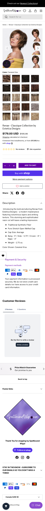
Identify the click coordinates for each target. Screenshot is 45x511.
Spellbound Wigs (14, 505)
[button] (35, 11)
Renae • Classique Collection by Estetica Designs (25, 24)
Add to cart (30, 165)
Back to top (22, 379)
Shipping (5, 137)
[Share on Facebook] (17, 193)
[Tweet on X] (12, 193)
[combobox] (22, 16)
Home (4, 24)
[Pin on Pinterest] (23, 193)
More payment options (22, 179)
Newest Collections (28, 3)
